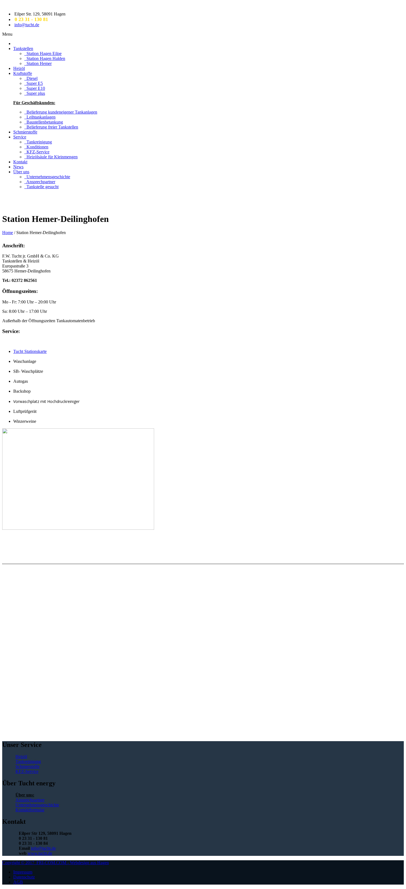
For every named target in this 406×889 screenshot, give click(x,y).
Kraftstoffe (22, 73)
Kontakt (20, 161)
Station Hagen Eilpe (43, 53)
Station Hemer (38, 63)
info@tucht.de (26, 24)
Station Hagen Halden (44, 58)
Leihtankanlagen (40, 117)
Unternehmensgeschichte (47, 176)
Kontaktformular (29, 809)
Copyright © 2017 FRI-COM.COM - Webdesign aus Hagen (55, 862)
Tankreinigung (38, 142)
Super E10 (34, 88)
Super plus (34, 93)
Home (7, 232)
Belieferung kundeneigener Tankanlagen (60, 112)
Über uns (21, 171)
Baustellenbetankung (43, 122)
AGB (18, 882)
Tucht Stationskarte (30, 351)
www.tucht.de (40, 853)
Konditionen (36, 147)
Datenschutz (24, 877)
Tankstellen (23, 48)
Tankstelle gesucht (41, 186)
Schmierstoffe (25, 132)
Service (19, 137)
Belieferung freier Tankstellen (51, 127)
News (18, 166)
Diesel (31, 78)
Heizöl (19, 68)
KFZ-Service (36, 152)
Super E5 (33, 83)
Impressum (22, 872)
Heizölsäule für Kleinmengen (51, 156)
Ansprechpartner (39, 181)
